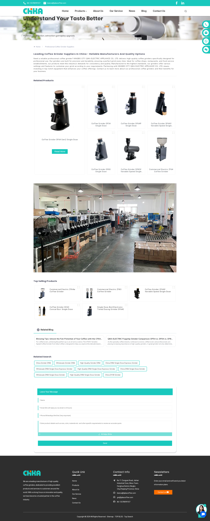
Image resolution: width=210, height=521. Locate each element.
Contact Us (76, 503)
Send (105, 443)
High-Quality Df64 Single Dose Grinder (85, 375)
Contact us (162, 492)
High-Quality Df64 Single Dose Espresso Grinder (96, 369)
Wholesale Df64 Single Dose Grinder (50, 375)
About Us (75, 490)
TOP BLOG (119, 517)
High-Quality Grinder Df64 (90, 363)
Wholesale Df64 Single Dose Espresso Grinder (54, 369)
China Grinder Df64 (43, 363)
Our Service (76, 494)
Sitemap (110, 517)
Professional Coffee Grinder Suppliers (59, 47)
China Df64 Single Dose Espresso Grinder (121, 363)
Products (75, 485)
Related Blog (47, 329)
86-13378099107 (123, 502)
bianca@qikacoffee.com (126, 493)
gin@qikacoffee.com (125, 497)
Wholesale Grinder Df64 (65, 363)
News (74, 498)
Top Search (128, 517)
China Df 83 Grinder (113, 375)
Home (38, 47)
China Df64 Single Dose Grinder (132, 369)
